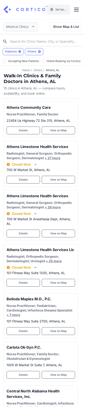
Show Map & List (66, 27)
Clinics (38, 70)
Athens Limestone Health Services (37, 146)
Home (26, 70)
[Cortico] (25, 9)
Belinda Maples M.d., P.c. (29, 299)
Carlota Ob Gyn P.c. (24, 347)
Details (23, 130)
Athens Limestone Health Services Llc (40, 249)
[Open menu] (76, 10)
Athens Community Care (29, 107)
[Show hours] (35, 164)
